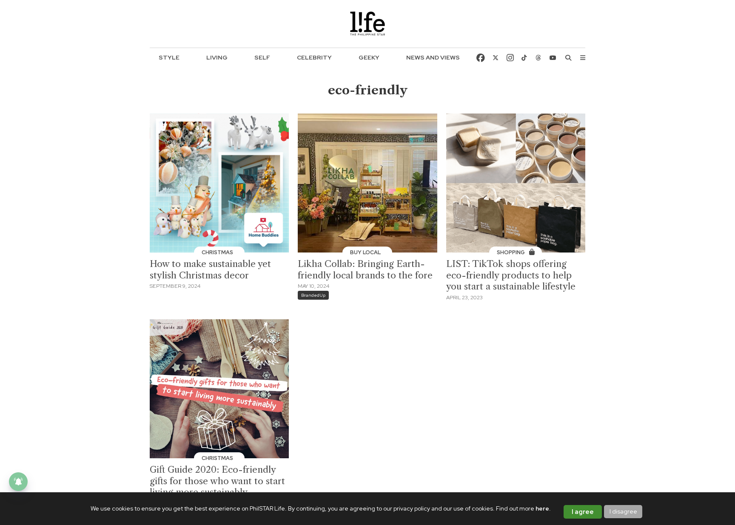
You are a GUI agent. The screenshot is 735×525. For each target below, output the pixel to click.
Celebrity (314, 57)
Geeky (369, 57)
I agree (583, 512)
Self (262, 57)
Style (169, 57)
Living (217, 57)
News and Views (433, 57)
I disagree (623, 511)
